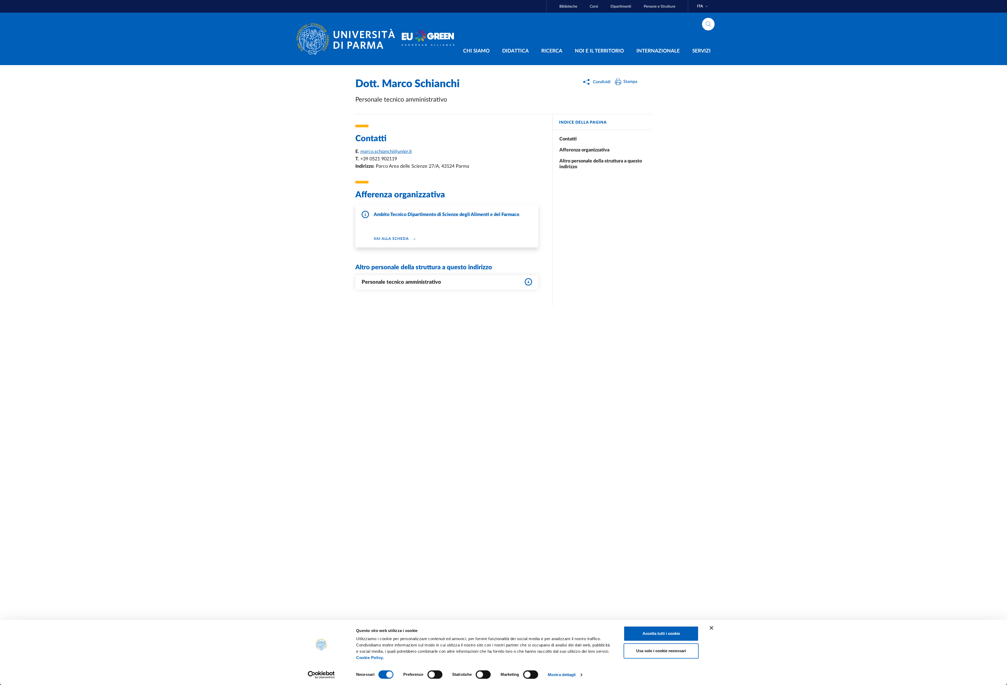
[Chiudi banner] (711, 628)
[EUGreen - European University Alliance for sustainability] (428, 39)
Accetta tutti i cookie (661, 633)
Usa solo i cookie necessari (661, 651)
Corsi (594, 6)
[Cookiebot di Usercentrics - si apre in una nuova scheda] (321, 675)
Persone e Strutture (659, 6)
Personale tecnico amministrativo (401, 282)
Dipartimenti (620, 6)
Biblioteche (568, 6)
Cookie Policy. (370, 657)
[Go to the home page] (347, 39)
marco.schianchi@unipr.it (386, 151)
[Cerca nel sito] (708, 24)
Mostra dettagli (562, 674)
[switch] (434, 674)
